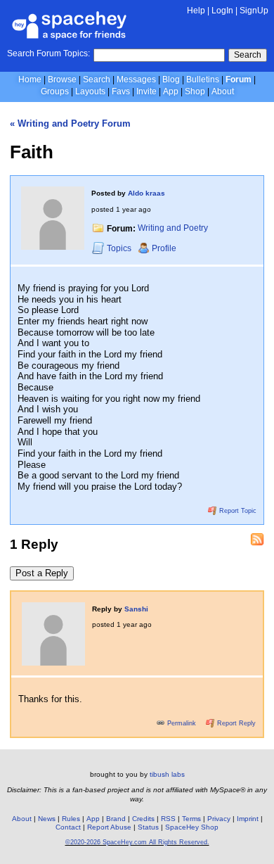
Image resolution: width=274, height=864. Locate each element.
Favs (121, 91)
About (222, 91)
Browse (62, 79)
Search (247, 55)
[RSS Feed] (257, 539)
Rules (71, 818)
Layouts (90, 91)
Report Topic (236, 510)
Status (148, 827)
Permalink (181, 723)
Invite (146, 91)
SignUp (254, 10)
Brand (116, 818)
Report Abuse (109, 827)
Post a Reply (41, 573)
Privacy (218, 818)
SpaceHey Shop (191, 827)
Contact (68, 827)
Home (29, 79)
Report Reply (235, 723)
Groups (55, 91)
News (47, 818)
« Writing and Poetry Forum (70, 123)
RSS (168, 818)
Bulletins (202, 79)
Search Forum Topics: (48, 53)
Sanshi (136, 609)
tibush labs (167, 774)
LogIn (222, 10)
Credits (143, 818)
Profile (164, 248)
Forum (239, 79)
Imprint (248, 818)
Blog (171, 79)
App (170, 91)
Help (196, 10)
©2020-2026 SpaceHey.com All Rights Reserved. (137, 842)
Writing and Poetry (173, 229)
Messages (136, 79)
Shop (195, 91)
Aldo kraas (146, 193)
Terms (191, 818)
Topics (120, 248)
